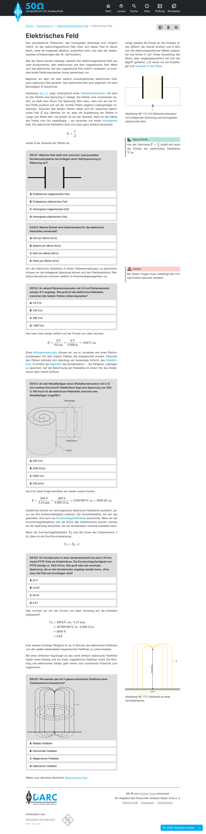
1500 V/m (38, 325)
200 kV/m (38, 483)
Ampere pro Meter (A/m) (46, 245)
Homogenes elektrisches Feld (49, 216)
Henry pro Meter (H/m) (45, 260)
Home (29, 26)
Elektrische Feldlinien (44, 766)
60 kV (35, 595)
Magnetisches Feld (76, 777)
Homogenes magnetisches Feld (50, 209)
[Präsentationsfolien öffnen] (160, 27)
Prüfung (160, 8)
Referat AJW (130, 802)
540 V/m (37, 318)
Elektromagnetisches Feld (72, 26)
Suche (134, 8)
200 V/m (37, 460)
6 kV (35, 602)
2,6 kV (36, 587)
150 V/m (37, 310)
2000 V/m (38, 476)
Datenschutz (165, 802)
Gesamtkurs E (45, 26)
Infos (147, 8)
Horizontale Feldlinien (44, 751)
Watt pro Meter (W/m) (45, 253)
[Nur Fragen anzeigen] (176, 27)
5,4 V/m (37, 302)
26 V (35, 580)
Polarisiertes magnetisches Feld (50, 194)
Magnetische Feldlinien (45, 758)
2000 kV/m (38, 468)
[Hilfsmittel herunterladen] (168, 27)
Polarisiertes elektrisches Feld (49, 201)
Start (108, 8)
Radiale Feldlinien (42, 743)
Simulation (174, 8)
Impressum (147, 802)
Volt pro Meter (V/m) (44, 238)
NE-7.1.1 (43, 93)
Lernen (121, 8)
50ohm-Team (148, 793)
